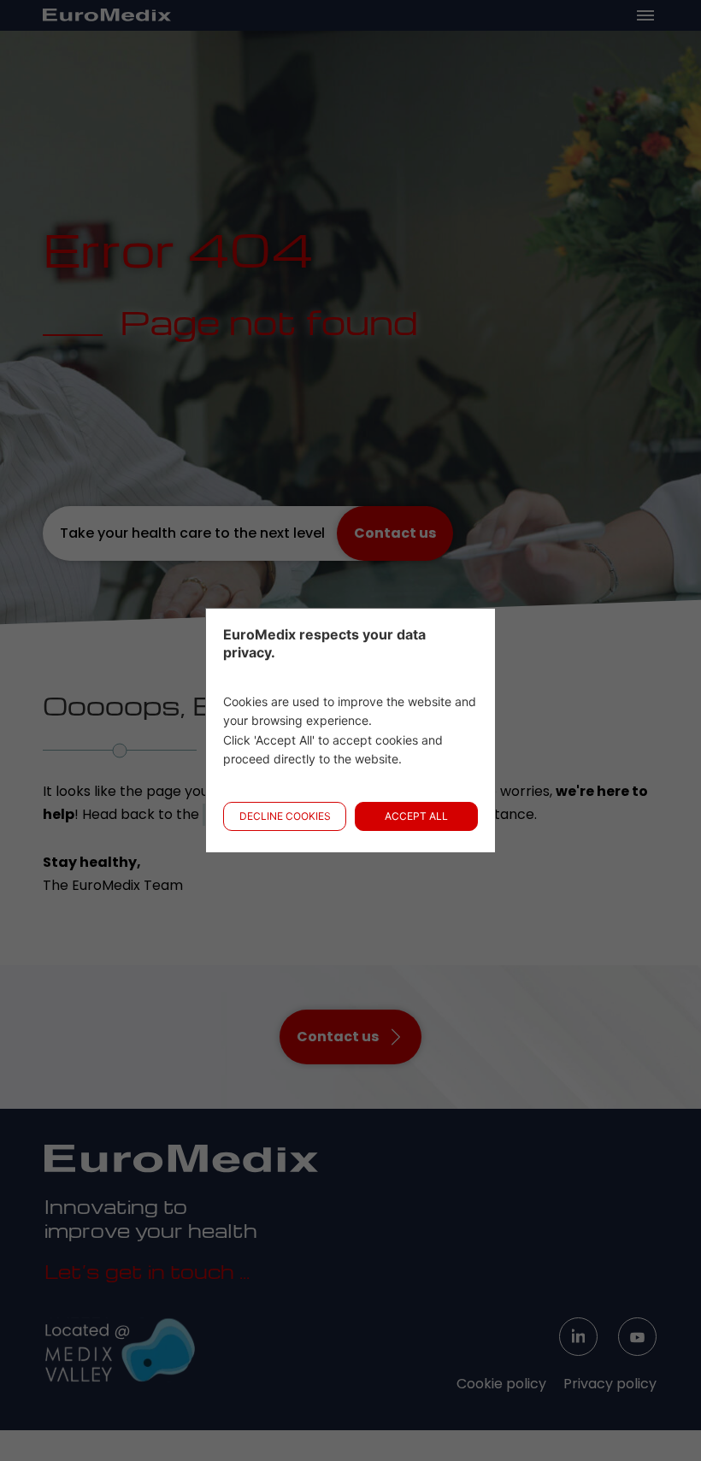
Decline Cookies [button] (285, 816)
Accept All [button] (416, 816)
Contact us (395, 533)
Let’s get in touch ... (147, 1271)
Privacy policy (610, 1383)
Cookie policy (501, 1383)
